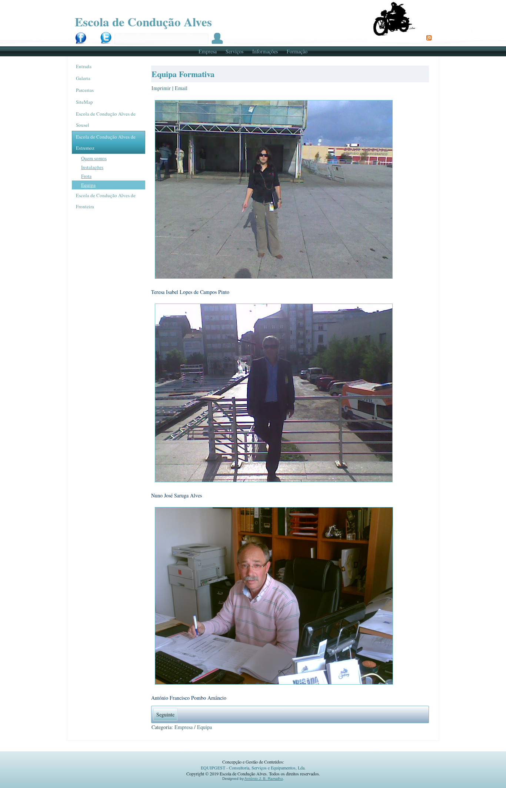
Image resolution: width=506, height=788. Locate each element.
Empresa (208, 51)
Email (181, 88)
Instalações (92, 167)
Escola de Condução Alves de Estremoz (106, 142)
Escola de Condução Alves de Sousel (106, 119)
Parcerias (85, 90)
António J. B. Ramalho (263, 779)
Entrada (83, 66)
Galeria (83, 78)
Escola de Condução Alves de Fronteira (106, 201)
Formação (297, 51)
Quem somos (94, 158)
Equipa (88, 185)
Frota (86, 176)
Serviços (234, 51)
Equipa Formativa (183, 74)
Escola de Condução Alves (143, 21)
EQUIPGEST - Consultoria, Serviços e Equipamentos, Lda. (253, 768)
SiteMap (84, 102)
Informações (265, 51)
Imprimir (162, 88)
